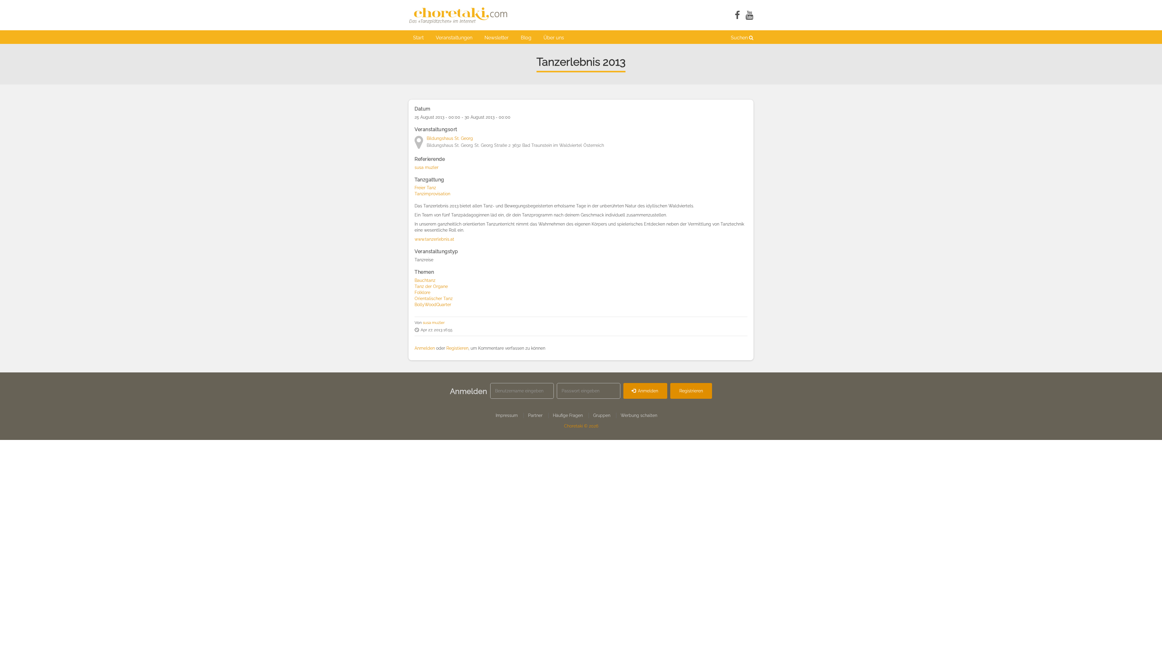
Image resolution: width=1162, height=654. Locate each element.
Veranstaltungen (454, 38)
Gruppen (601, 415)
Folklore (422, 292)
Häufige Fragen (568, 415)
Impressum (507, 415)
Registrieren (691, 390)
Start (418, 38)
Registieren (457, 348)
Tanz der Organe (431, 286)
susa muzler (426, 167)
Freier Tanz (425, 187)
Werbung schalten (639, 415)
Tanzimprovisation (432, 193)
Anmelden (425, 348)
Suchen (740, 38)
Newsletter (496, 38)
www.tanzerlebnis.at (434, 239)
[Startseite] (461, 15)
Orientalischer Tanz (434, 298)
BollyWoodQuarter (433, 304)
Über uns (553, 38)
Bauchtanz (425, 280)
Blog (526, 38)
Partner (535, 415)
